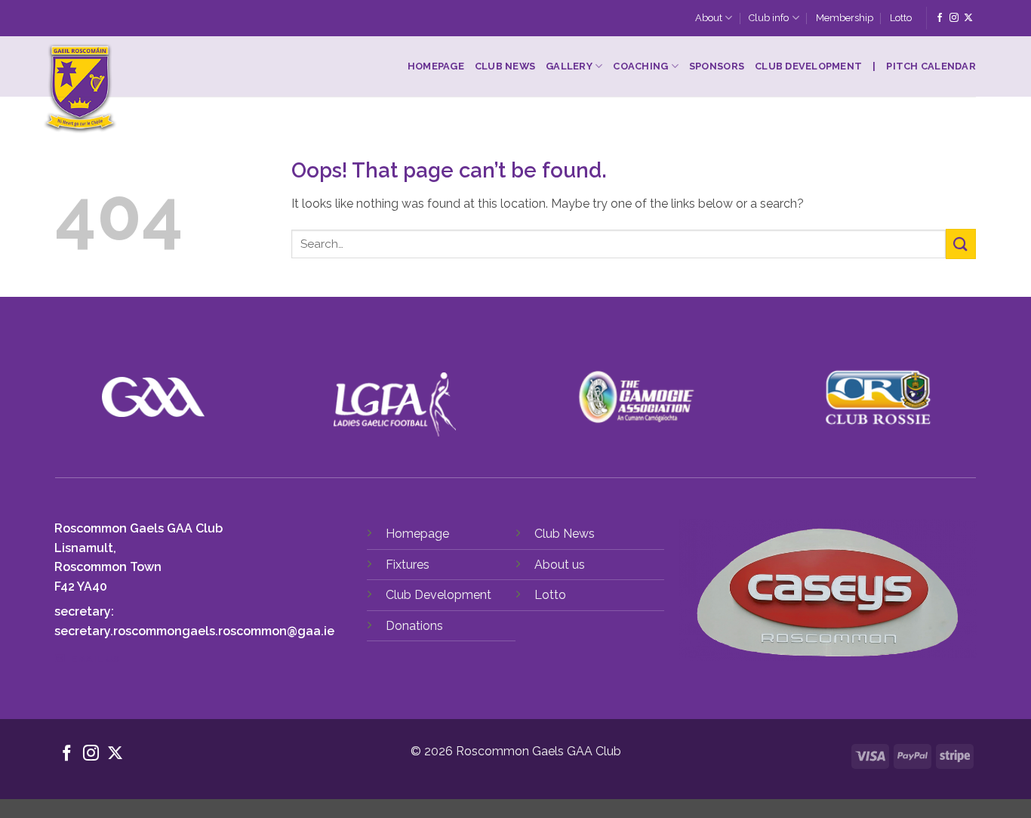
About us (559, 564)
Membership (844, 17)
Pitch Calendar (931, 66)
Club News (505, 66)
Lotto (901, 17)
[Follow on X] (968, 18)
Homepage (436, 66)
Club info (769, 17)
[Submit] (961, 243)
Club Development (808, 66)
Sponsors (716, 66)
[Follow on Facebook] (939, 18)
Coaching (640, 66)
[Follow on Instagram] (954, 18)
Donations (414, 626)
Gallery (569, 66)
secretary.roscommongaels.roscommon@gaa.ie (194, 631)
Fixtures (407, 564)
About (708, 17)
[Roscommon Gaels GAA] (173, 89)
